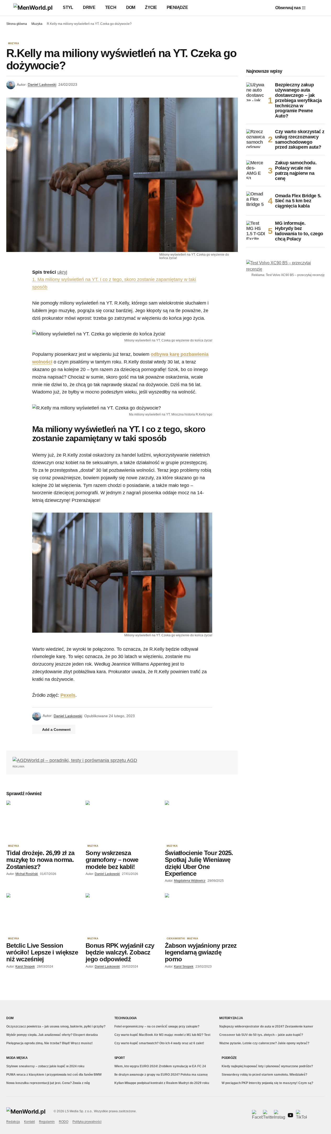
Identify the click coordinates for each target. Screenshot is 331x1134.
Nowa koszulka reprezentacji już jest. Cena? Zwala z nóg (48, 1083)
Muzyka (36, 24)
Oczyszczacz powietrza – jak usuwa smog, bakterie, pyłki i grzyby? (55, 1026)
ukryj (62, 272)
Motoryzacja (231, 1018)
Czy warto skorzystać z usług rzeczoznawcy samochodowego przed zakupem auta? (299, 139)
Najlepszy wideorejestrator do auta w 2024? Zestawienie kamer (266, 1026)
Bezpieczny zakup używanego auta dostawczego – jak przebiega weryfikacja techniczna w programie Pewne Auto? (298, 100)
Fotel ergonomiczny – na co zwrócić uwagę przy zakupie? (156, 1026)
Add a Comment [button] (56, 729)
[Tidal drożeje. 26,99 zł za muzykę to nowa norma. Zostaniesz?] (42, 821)
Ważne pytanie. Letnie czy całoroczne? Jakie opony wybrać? (264, 1043)
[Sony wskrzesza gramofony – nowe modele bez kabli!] (122, 821)
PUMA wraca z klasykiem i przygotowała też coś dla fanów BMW (54, 1074)
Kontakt (29, 1122)
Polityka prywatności (87, 1122)
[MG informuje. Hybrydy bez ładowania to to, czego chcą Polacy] (255, 230)
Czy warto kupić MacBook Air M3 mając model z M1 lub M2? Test (162, 1035)
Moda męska (17, 1058)
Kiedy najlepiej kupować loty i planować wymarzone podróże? (267, 1066)
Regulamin (47, 1122)
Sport (119, 1058)
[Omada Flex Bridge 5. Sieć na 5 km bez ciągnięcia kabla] (255, 201)
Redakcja (13, 1122)
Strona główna (16, 24)
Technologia (125, 1018)
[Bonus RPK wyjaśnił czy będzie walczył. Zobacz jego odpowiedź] (122, 913)
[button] (8, 8)
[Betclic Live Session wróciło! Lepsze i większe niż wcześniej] (42, 913)
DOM (9, 1018)
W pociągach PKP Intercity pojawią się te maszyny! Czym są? (267, 1083)
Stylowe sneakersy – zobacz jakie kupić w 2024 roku (45, 1066)
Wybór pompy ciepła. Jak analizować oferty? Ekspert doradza (52, 1035)
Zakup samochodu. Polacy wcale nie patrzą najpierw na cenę (295, 170)
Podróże (229, 1058)
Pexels (67, 695)
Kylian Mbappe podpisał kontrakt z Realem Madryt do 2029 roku (161, 1083)
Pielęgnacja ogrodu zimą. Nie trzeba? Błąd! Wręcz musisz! (49, 1043)
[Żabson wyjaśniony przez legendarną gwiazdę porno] (201, 913)
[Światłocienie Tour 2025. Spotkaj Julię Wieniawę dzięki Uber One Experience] (201, 821)
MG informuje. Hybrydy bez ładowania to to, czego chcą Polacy (299, 231)
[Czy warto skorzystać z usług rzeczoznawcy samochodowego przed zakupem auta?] (255, 138)
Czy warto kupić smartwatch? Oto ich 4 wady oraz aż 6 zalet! (159, 1043)
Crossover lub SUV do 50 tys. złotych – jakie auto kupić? (261, 1035)
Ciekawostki (176, 938)
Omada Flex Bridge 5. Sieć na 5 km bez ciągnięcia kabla (298, 201)
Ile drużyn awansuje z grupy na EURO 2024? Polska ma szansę (161, 1074)
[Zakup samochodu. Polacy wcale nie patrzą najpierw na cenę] (255, 169)
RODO (63, 1122)
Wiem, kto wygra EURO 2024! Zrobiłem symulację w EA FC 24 (160, 1066)
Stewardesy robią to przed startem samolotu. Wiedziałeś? (264, 1074)
